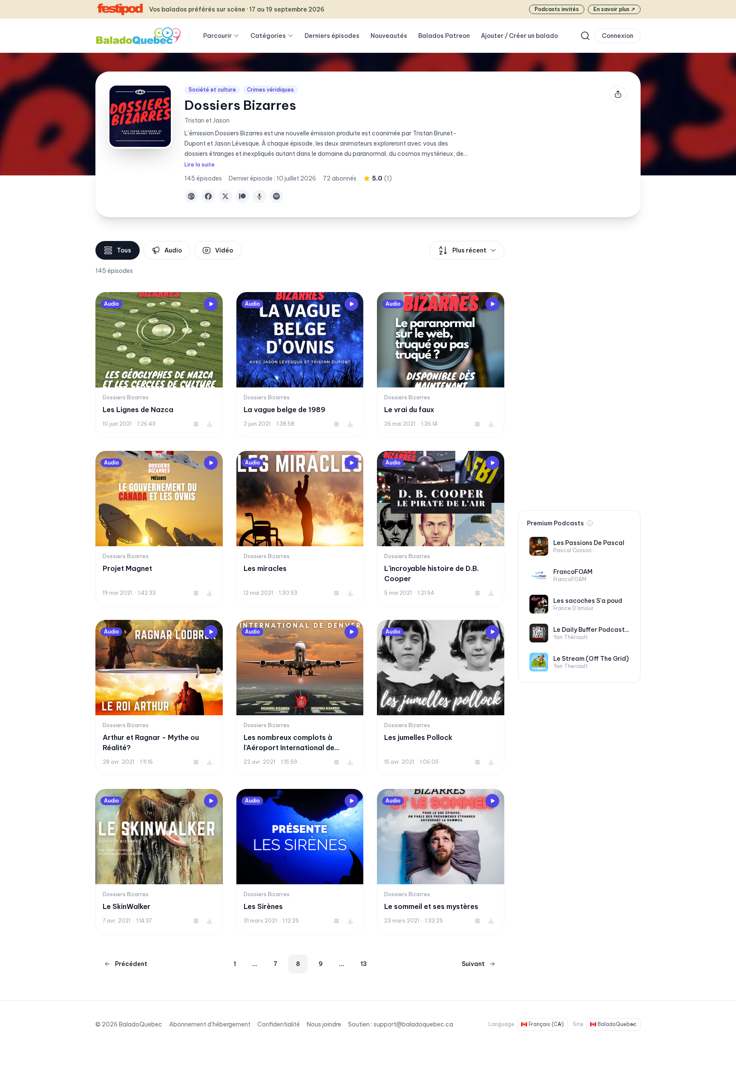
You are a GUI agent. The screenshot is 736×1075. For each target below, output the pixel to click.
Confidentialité (278, 1024)
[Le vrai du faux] (440, 364)
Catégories (268, 36)
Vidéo (224, 250)
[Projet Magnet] (159, 528)
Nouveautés (389, 36)
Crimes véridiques (270, 89)
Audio (173, 250)
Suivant (473, 964)
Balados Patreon (444, 36)
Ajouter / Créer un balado (519, 36)
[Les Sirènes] (300, 861)
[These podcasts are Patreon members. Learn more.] (589, 523)
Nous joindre (324, 1024)
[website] (191, 196)
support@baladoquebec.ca (413, 1024)
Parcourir (217, 36)
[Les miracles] (300, 528)
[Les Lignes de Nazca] (159, 364)
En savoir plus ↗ (614, 9)
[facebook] (208, 196)
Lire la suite (199, 164)
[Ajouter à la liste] (196, 424)
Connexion (617, 36)
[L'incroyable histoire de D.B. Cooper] (440, 528)
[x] (225, 196)
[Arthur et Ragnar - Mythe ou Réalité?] (159, 697)
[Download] (210, 424)
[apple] (259, 196)
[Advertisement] (579, 368)
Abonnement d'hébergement (209, 1024)
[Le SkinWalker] (159, 861)
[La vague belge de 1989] (300, 364)
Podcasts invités (557, 9)
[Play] (211, 304)
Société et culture (212, 89)
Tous (124, 250)
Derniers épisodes (332, 36)
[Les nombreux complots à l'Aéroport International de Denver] (300, 697)
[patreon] (242, 196)
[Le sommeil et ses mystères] (440, 861)
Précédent (131, 964)
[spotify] (276, 196)
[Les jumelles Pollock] (440, 697)
